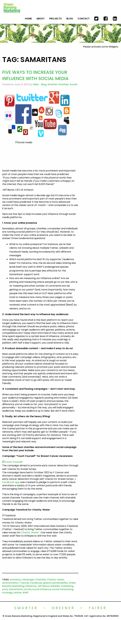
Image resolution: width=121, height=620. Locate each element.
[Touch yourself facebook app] (12, 461)
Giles (36, 84)
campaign (28, 579)
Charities (40, 579)
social (27, 589)
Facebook (36, 582)
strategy (7, 592)
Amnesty (15, 579)
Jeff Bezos (43, 586)
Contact (84, 18)
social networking (62, 589)
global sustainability (55, 582)
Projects (55, 18)
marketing (67, 586)
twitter (18, 592)
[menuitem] (28, 18)
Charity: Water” (30, 532)
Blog (69, 18)
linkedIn (55, 586)
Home (28, 18)
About (40, 18)
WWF (25, 592)
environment (9, 582)
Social (73, 84)
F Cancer (23, 582)
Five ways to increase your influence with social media (35, 75)
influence (30, 586)
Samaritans (16, 589)
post (5, 589)
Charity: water (55, 579)
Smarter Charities (58, 84)
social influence (41, 589)
